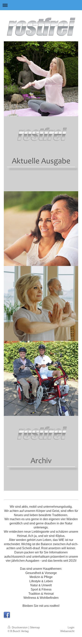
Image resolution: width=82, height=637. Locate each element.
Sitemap (35, 627)
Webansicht (67, 631)
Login (71, 627)
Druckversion (19, 627)
